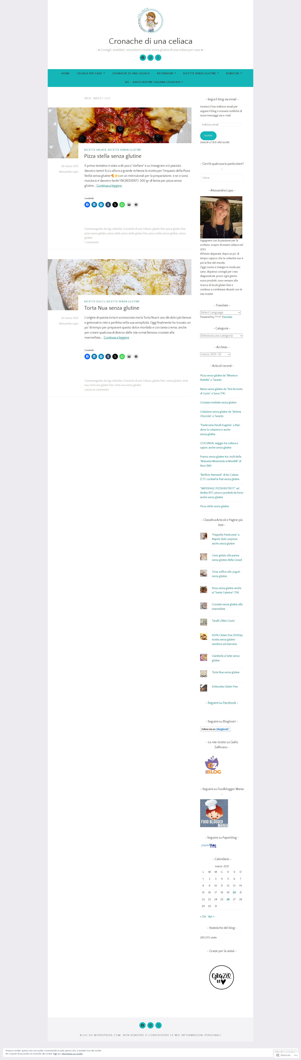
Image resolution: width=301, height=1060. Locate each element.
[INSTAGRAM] (150, 1025)
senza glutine (173, 380)
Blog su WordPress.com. (101, 1035)
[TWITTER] (158, 1025)
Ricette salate (95, 149)
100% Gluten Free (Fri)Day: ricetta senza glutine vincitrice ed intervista (227, 640)
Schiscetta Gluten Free (225, 686)
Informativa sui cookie (72, 1054)
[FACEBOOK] (142, 1025)
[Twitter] (158, 57)
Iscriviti (208, 135)
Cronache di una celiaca (150, 41)
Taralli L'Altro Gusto (223, 620)
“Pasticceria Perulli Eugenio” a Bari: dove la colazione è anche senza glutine (220, 430)
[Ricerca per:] (222, 177)
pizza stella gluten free (135, 233)
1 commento (91, 242)
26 (228, 899)
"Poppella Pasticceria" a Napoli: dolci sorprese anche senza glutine (225, 539)
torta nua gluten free (102, 385)
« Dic (203, 916)
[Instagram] (150, 57)
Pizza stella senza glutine (112, 156)
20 (234, 892)
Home (65, 73)
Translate (227, 317)
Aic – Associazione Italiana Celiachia (152, 82)
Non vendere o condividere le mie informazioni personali (172, 1035)
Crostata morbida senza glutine (218, 402)
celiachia (117, 228)
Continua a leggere (109, 186)
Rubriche (232, 73)
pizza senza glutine (95, 233)
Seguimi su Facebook (222, 703)
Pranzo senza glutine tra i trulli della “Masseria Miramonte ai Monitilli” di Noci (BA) (220, 461)
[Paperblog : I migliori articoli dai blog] (208, 847)
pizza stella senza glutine (163, 233)
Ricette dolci (94, 301)
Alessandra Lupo (68, 171)
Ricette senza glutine (199, 73)
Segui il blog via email (222, 99)
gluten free (158, 228)
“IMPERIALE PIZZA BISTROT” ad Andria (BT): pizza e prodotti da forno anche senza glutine (221, 493)
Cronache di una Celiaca (137, 228)
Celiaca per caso (89, 73)
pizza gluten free (175, 228)
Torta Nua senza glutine (111, 308)
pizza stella (113, 233)
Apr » (211, 916)
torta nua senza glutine (128, 385)
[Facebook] (143, 57)
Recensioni (165, 73)
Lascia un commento (96, 389)
